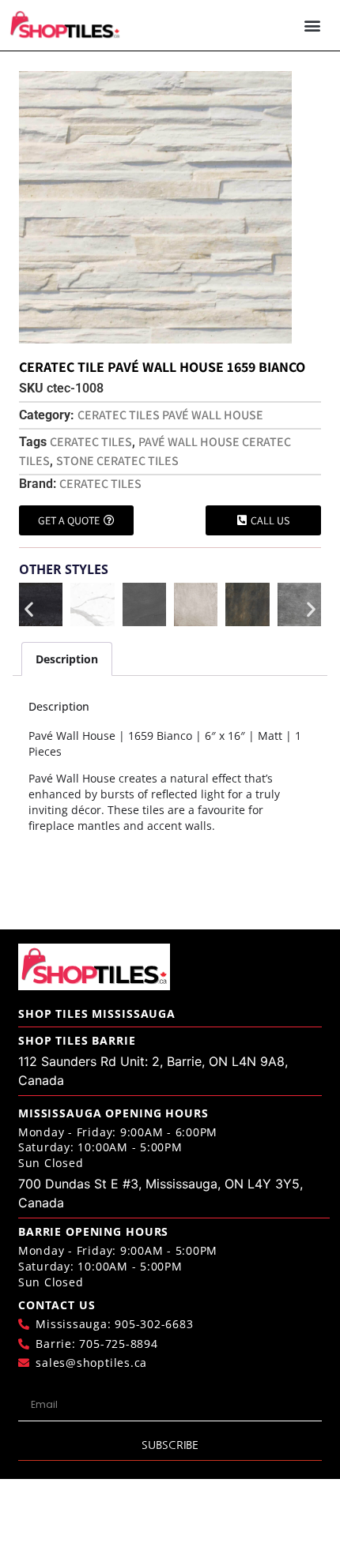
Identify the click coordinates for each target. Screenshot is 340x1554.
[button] (313, 26)
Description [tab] (67, 658)
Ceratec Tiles (91, 442)
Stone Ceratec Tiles (117, 460)
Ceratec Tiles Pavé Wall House (170, 415)
